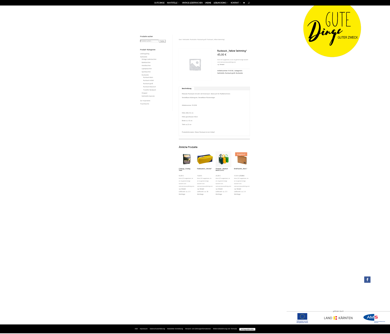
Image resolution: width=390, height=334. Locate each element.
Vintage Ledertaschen (192, 3)
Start (180, 39)
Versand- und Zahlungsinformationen (198, 329)
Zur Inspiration (145, 101)
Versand (222, 64)
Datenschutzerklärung (157, 329)
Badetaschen (146, 62)
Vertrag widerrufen (247, 329)
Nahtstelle (172, 3)
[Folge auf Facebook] (367, 279)
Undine (208, 3)
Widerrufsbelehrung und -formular (225, 329)
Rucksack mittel (148, 80)
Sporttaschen (146, 72)
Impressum (144, 329)
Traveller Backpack (149, 90)
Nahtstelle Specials (148, 96)
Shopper (144, 93)
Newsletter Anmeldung (175, 329)
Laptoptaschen (147, 69)
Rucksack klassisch (149, 87)
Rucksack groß (148, 83)
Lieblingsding (220, 3)
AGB (136, 329)
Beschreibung (186, 88)
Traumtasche (144, 104)
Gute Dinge (159, 3)
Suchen (162, 41)
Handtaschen (146, 65)
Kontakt (235, 3)
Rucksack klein (148, 77)
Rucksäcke (145, 75)
